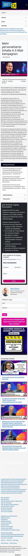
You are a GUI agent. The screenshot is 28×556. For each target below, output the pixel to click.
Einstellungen (4, 555)
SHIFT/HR (9, 540)
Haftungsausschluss (12, 536)
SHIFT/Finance (13, 543)
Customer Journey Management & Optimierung (13, 491)
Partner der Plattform (6, 509)
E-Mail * (5, 273)
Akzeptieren (18, 555)
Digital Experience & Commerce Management (12, 481)
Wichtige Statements (9, 165)
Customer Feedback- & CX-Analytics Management (13, 489)
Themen (3, 17)
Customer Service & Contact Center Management (13, 479)
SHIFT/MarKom (5, 543)
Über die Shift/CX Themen (7, 506)
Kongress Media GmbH (7, 533)
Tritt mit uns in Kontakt (7, 511)
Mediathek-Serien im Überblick (8, 30)
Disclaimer (21, 534)
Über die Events (5, 499)
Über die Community (6, 503)
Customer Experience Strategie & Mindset (11, 493)
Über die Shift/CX (5, 497)
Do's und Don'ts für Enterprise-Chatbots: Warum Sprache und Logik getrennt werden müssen (14, 448)
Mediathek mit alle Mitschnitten (9, 516)
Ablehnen (11, 555)
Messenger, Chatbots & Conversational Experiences (14, 484)
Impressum (20, 536)
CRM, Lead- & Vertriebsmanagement (10, 486)
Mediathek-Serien (5, 518)
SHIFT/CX (3, 540)
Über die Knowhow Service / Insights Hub (11, 501)
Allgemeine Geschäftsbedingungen (10, 534)
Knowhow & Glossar (6, 521)
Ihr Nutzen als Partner (6, 508)
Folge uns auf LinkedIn (6, 528)
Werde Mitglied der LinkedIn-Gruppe (10, 530)
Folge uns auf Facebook (7, 526)
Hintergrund (6, 199)
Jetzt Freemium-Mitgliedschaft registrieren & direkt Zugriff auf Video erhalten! (14, 322)
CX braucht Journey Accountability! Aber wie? (13, 378)
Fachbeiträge (4, 519)
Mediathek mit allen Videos (16, 28)
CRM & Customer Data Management (10, 488)
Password (4, 308)
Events (3, 21)
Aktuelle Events (5, 524)
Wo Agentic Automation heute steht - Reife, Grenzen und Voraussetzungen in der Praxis (13, 400)
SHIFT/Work (16, 540)
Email (3, 303)
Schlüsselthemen (7, 195)
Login (4, 314)
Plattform (4, 26)
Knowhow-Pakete (4, 28)
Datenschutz (4, 536)
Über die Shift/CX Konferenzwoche (9, 504)
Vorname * (6, 267)
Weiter (14, 281)
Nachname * (18, 267)
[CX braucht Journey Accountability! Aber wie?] (14, 367)
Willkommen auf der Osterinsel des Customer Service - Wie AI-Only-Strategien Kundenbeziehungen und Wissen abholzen (14, 424)
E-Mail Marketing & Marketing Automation (12, 482)
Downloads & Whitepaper (18, 32)
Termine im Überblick (6, 523)
